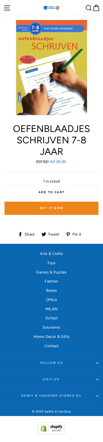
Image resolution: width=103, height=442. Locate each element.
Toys (51, 262)
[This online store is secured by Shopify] (51, 432)
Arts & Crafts (51, 253)
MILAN (51, 309)
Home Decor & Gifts (52, 336)
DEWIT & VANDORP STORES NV (51, 395)
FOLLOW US (51, 363)
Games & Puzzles (51, 272)
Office (51, 299)
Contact (51, 345)
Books (51, 290)
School (51, 318)
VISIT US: (52, 379)
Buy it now (51, 208)
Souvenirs (51, 327)
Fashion (51, 281)
